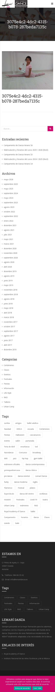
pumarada (30, 441)
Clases (6, 370)
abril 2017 (8, 345)
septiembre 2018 (11, 294)
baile (17, 523)
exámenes (24, 505)
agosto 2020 (9, 262)
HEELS (19, 429)
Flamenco (8, 488)
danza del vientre (27, 494)
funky (6, 482)
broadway (37, 452)
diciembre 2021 (10, 225)
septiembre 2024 (11, 193)
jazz (14, 458)
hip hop (25, 458)
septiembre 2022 (11, 216)
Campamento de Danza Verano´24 (18, 164)
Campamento (9, 517)
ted (36, 446)
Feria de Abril (9, 446)
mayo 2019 (8, 285)
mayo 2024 (8, 198)
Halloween (20, 435)
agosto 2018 (9, 299)
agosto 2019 (9, 276)
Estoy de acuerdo (22, 688)
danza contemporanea (35, 464)
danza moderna (20, 482)
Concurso (23, 452)
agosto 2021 (9, 230)
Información (9, 388)
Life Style (7, 393)
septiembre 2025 (11, 184)
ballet (33, 511)
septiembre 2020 (11, 257)
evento (7, 441)
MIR (5, 458)
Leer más (37, 688)
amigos (18, 423)
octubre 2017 (9, 326)
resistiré (7, 499)
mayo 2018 (8, 308)
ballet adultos (32, 423)
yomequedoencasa (12, 470)
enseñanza (24, 446)
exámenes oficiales (12, 464)
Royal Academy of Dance (14, 511)
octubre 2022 (9, 211)
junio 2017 (8, 340)
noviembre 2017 (10, 322)
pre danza (8, 476)
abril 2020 (8, 267)
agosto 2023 (9, 207)
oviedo (7, 523)
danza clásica (31, 470)
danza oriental (24, 476)
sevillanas (43, 494)
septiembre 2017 (11, 331)
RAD (6, 397)
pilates (32, 488)
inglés (35, 482)
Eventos (7, 374)
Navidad (7, 429)
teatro (45, 499)
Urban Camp (9, 406)
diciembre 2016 (10, 349)
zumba (7, 423)
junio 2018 (8, 303)
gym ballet (38, 458)
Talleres (7, 402)
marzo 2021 (9, 244)
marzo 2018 (9, 317)
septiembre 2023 (11, 202)
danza (36, 517)
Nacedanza (8, 452)
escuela (31, 429)
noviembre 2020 (10, 253)
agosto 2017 (9, 335)
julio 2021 (8, 234)
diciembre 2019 (10, 271)
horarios (24, 517)
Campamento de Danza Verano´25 (18, 154)
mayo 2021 (8, 239)
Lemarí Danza (41, 476)
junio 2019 (8, 280)
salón (17, 441)
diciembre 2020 (10, 248)
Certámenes (9, 365)
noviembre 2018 (10, 290)
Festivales (8, 379)
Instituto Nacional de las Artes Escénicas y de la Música (27, 658)
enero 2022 (8, 221)
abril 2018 (8, 312)
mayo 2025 (8, 188)
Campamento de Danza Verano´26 (18, 145)
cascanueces (35, 435)
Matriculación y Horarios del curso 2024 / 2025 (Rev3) (26, 159)
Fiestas (7, 383)
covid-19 (33, 499)
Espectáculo (9, 494)
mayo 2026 (8, 179)
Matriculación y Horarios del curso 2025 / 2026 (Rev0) (26, 150)
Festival (21, 488)
